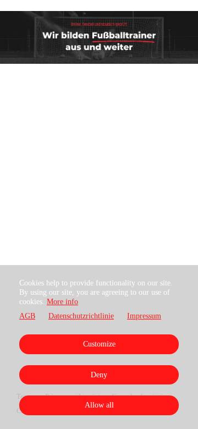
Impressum (144, 316)
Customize (99, 344)
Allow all (99, 405)
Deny (99, 375)
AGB (27, 316)
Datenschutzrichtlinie (81, 316)
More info (62, 302)
